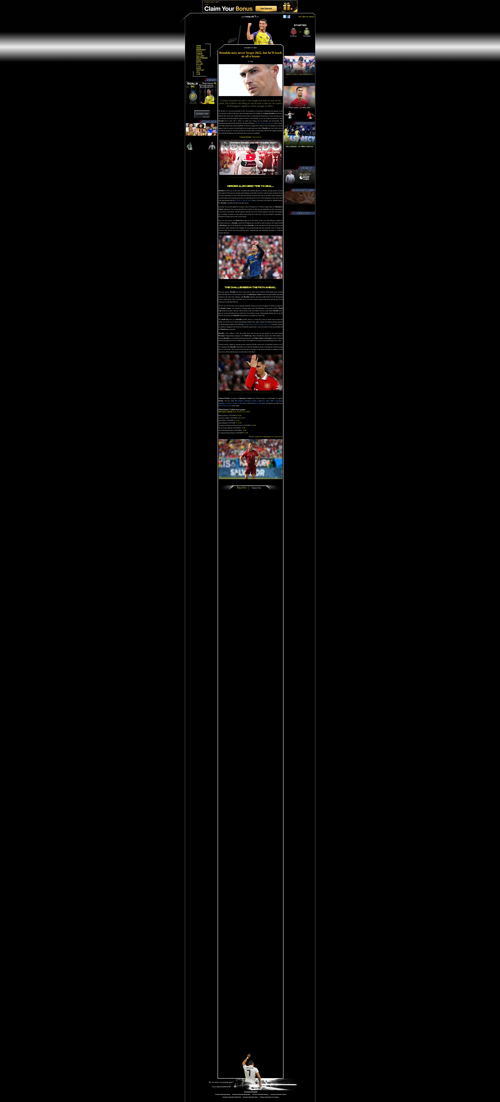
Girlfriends (202, 58)
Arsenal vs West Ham (239, 403)
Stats (199, 52)
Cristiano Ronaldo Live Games (269, 1097)
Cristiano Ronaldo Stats (250, 1097)
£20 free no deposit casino (243, 200)
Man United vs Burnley (242, 401)
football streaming (226, 405)
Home (198, 46)
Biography (201, 50)
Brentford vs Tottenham (257, 403)
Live (198, 74)
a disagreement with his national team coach (257, 324)
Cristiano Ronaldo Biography (241, 1094)
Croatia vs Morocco (258, 401)
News (198, 48)
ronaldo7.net (258, 436)
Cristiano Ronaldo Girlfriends (232, 1097)
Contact (200, 70)
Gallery (200, 56)
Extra (199, 62)
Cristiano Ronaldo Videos (278, 1094)
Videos (199, 54)
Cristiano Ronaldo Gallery (260, 1094)
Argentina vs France (225, 403)
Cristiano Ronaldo (250, 1092)
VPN (198, 72)
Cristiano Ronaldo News (222, 1094)
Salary (199, 64)
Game (198, 68)
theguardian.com (268, 436)
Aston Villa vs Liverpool (274, 401)
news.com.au (279, 436)
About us (305, 16)
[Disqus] (250, 526)
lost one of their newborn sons (264, 123)
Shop (198, 60)
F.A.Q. (198, 66)
